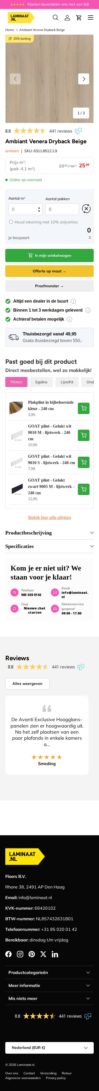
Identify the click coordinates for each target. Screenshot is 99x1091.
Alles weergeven (27, 683)
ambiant (12, 151)
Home (9, 30)
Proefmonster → (49, 286)
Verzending (48, 1073)
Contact (29, 1073)
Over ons (11, 1073)
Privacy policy (56, 1078)
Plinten (16, 382)
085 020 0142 (31, 594)
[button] (79, 18)
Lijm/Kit (67, 382)
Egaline (41, 382)
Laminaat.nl (25, 1065)
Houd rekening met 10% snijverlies (46, 222)
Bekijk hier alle (49, 517)
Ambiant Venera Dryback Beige (42, 30)
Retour (67, 1073)
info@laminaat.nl (75, 594)
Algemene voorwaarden (23, 1078)
